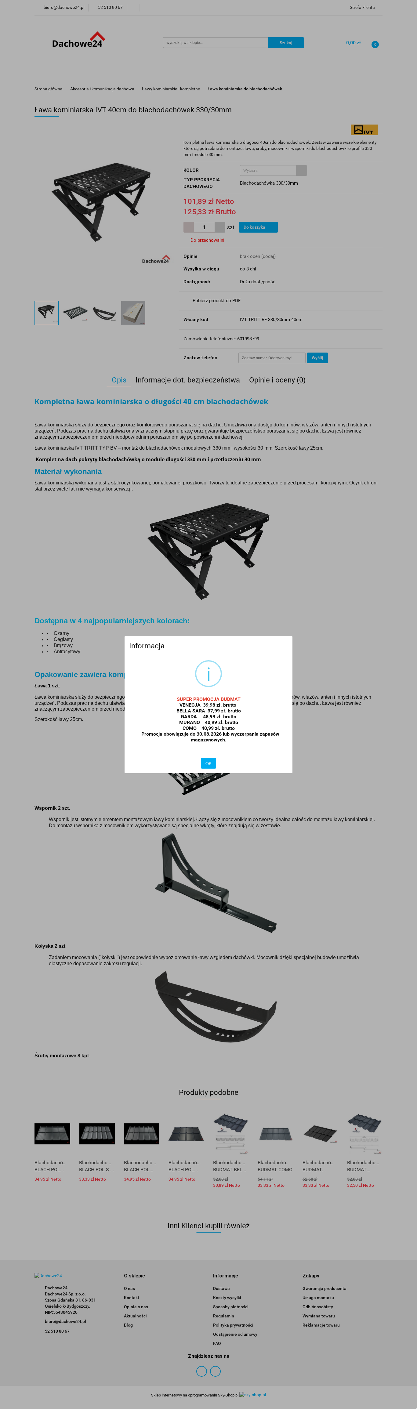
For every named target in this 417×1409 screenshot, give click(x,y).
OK (208, 763)
